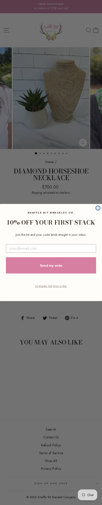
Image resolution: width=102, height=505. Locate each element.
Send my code (51, 265)
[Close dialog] (98, 208)
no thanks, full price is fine (51, 286)
